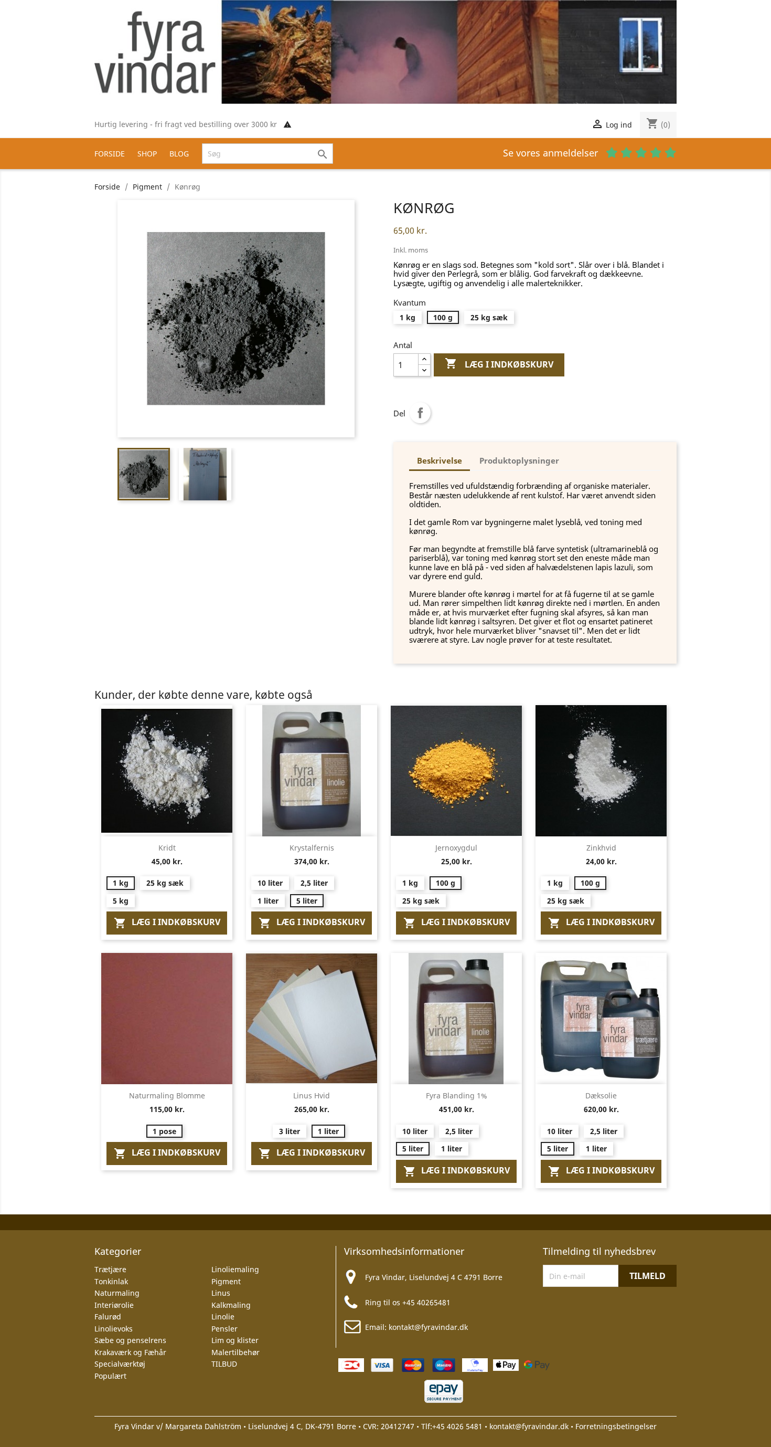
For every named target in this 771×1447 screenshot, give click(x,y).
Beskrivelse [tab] (439, 460)
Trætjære (110, 1269)
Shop (147, 154)
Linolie (222, 1317)
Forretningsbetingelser (616, 1426)
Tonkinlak (111, 1281)
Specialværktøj (119, 1364)
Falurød (107, 1317)
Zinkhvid (601, 848)
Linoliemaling (235, 1269)
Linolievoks (113, 1329)
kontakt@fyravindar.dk (428, 1327)
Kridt (167, 848)
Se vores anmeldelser (552, 152)
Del (420, 412)
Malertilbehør (235, 1352)
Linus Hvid (311, 1095)
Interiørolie (114, 1305)
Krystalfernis (312, 848)
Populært (110, 1376)
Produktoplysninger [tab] (519, 460)
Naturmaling (117, 1293)
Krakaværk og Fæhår (130, 1352)
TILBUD (224, 1364)
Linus (220, 1293)
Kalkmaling (231, 1305)
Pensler (224, 1329)
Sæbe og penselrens (130, 1340)
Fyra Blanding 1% (456, 1095)
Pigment (226, 1281)
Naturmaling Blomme (167, 1095)
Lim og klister (235, 1340)
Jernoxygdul (456, 848)
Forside (109, 154)
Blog (179, 154)
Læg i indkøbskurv (499, 363)
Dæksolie (601, 1095)
